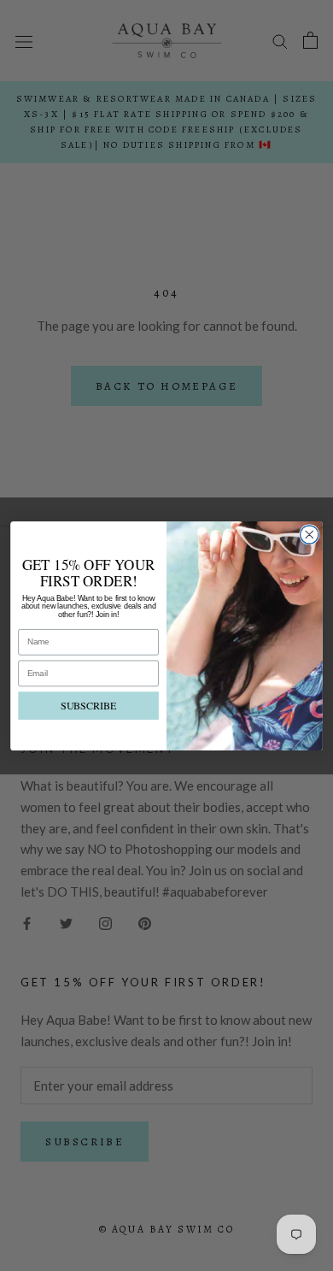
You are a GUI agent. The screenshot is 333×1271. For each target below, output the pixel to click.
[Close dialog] (309, 534)
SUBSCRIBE (88, 705)
